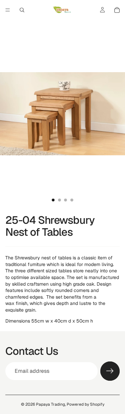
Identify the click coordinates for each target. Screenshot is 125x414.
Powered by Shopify (85, 404)
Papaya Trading (50, 404)
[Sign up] (110, 371)
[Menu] (7, 10)
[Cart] (117, 10)
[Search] (22, 10)
